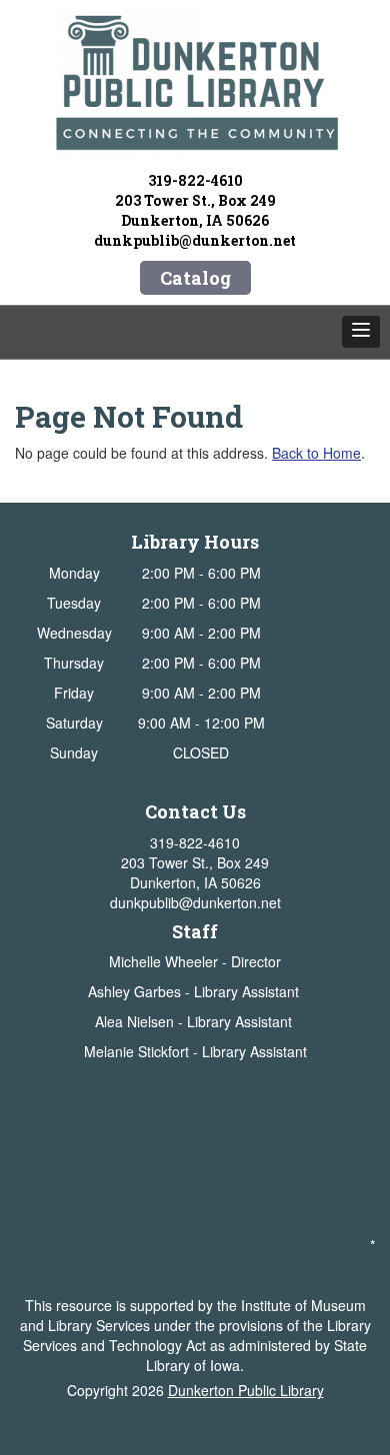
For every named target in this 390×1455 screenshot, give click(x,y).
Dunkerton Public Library (246, 1390)
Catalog (195, 278)
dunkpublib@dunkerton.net (195, 240)
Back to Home (316, 453)
